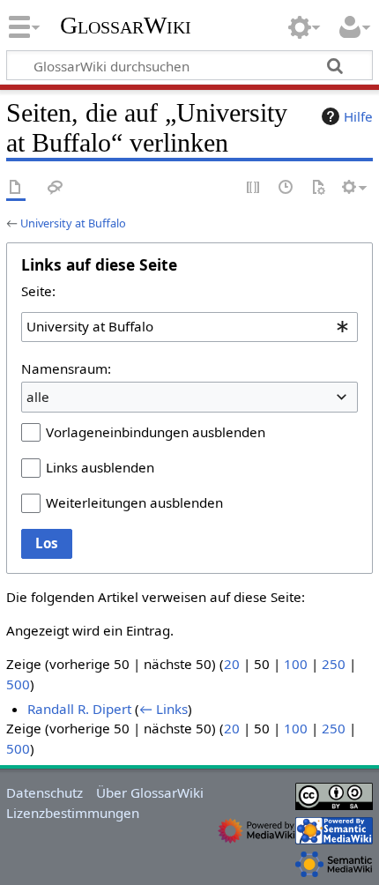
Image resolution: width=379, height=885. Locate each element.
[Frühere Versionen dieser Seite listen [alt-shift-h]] (286, 188)
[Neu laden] (318, 188)
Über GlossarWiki (150, 792)
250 (334, 664)
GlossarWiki (125, 25)
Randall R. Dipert (79, 709)
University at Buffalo (73, 223)
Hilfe (358, 116)
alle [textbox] (37, 396)
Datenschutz (44, 792)
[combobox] (189, 327)
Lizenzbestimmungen (72, 813)
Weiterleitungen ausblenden (134, 502)
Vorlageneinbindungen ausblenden (155, 432)
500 (18, 684)
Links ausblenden (100, 467)
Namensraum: (66, 368)
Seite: (38, 291)
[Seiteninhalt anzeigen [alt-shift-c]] (16, 188)
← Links (163, 709)
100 (296, 664)
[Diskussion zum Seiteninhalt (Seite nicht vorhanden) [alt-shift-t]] (55, 188)
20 (232, 664)
